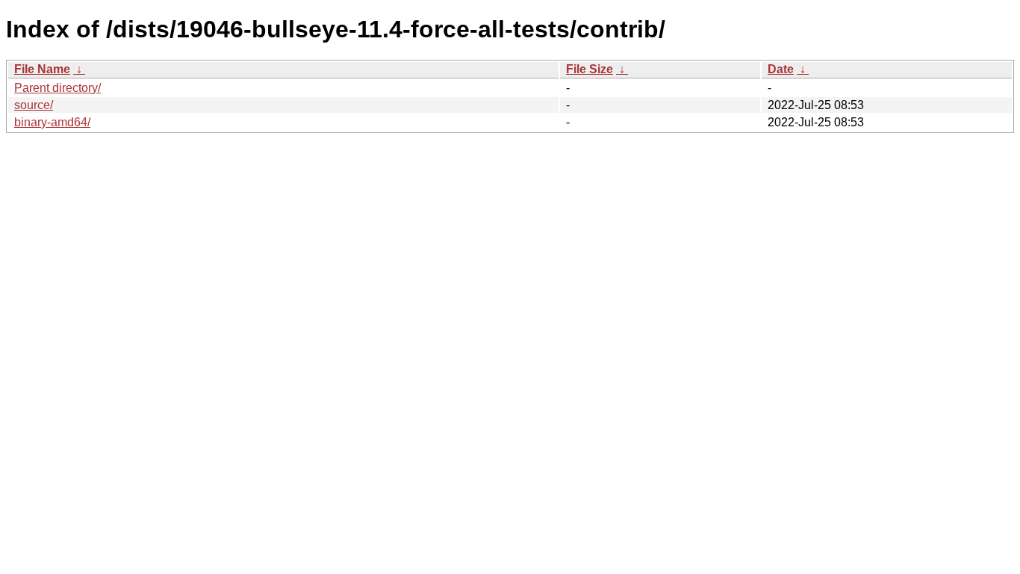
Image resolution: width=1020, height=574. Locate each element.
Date (781, 69)
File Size (589, 69)
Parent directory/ (57, 87)
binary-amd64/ (52, 122)
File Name (42, 69)
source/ (33, 105)
